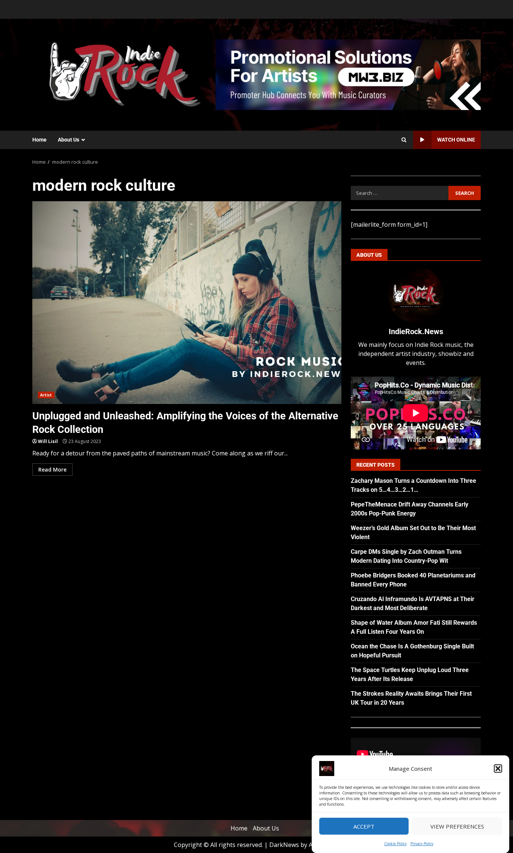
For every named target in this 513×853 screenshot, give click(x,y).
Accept (363, 826)
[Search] (403, 140)
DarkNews (284, 845)
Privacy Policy (421, 843)
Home (39, 140)
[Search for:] (399, 193)
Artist (46, 395)
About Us (68, 140)
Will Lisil (48, 441)
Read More (52, 469)
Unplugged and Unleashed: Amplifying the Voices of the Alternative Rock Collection (186, 302)
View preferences (457, 826)
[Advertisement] (348, 74)
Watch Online (456, 140)
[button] (498, 768)
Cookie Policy (395, 843)
